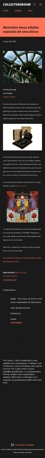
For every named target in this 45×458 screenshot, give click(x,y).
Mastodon (21, 272)
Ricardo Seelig (10, 276)
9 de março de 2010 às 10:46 (30, 299)
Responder (16, 322)
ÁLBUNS (18, 10)
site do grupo (22, 186)
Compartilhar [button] (9, 280)
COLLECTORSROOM (17, 4)
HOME (5, 10)
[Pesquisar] (34, 4)
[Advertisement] (22, 410)
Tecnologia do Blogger (24, 445)
